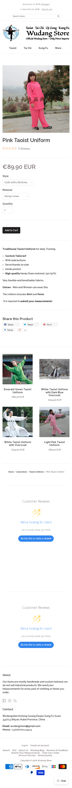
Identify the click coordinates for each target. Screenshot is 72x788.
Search (6, 750)
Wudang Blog (37, 750)
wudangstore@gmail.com (25, 726)
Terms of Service (26, 755)
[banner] (36, 32)
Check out (46, 9)
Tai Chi (27, 48)
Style (6, 176)
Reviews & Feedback (57, 750)
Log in (24, 745)
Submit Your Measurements (25, 753)
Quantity (8, 204)
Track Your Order (50, 753)
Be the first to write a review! (36, 538)
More (58, 48)
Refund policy (45, 755)
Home (11, 472)
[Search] (58, 16)
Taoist (12, 48)
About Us (23, 750)
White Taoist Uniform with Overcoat (17, 444)
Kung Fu (43, 48)
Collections (21, 472)
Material (7, 190)
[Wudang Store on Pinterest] (10, 701)
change (45, 4)
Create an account (39, 745)
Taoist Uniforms (36, 472)
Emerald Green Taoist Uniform (17, 391)
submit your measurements (36, 301)
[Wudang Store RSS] (15, 701)
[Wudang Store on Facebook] (4, 701)
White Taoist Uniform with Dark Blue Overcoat (54, 392)
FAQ (14, 750)
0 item (30, 9)
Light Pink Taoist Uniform (54, 444)
